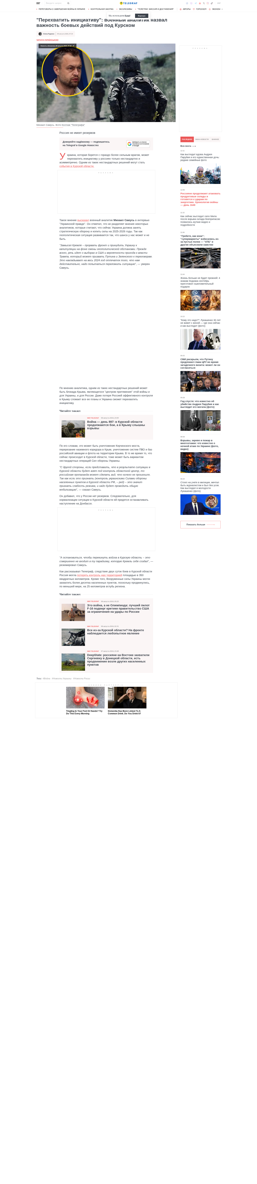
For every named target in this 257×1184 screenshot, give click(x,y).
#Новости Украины (61, 678)
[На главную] (128, 3)
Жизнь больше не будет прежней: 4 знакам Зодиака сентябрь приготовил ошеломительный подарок (200, 282)
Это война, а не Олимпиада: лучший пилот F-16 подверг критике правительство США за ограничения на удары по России (118, 608)
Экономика (218, 9)
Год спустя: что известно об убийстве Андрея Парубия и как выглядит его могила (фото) (199, 404)
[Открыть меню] (38, 3)
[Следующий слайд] (222, 9)
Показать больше (195, 524)
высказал (83, 220)
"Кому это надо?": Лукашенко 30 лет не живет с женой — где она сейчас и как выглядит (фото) (200, 323)
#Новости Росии (81, 678)
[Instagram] (208, 3)
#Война (46, 678)
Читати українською (47, 40)
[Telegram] (196, 3)
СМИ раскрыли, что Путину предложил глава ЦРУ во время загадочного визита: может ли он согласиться (200, 363)
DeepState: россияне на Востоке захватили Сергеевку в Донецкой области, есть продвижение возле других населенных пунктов (118, 659)
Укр (219, 3)
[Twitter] (204, 3)
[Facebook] (187, 3)
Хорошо (141, 16)
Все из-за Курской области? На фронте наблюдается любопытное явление (115, 632)
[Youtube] (200, 3)
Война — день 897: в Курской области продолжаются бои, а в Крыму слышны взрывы (116, 425)
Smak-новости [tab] (202, 139)
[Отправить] (68, 3)
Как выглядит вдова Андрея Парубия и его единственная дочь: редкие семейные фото (199, 157)
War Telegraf (93, 418)
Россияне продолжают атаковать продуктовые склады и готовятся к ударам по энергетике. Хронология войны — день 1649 (200, 199)
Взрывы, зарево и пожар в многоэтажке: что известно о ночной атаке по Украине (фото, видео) (199, 444)
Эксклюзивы (125, 9)
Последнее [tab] (187, 139)
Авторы (186, 9)
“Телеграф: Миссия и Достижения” (155, 9)
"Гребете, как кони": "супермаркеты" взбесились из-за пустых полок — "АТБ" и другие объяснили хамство (199, 240)
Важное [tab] (215, 139)
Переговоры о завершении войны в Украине (62, 9)
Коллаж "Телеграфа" (73, 125)
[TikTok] (212, 3)
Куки (127, 16)
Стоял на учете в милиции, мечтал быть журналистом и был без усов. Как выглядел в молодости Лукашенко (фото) (199, 486)
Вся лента (185, 146)
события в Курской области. (76, 166)
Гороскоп (201, 9)
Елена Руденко (48, 34)
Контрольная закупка (102, 9)
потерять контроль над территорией (99, 575)
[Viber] (191, 3)
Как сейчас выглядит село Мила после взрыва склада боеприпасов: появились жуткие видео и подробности (200, 220)
